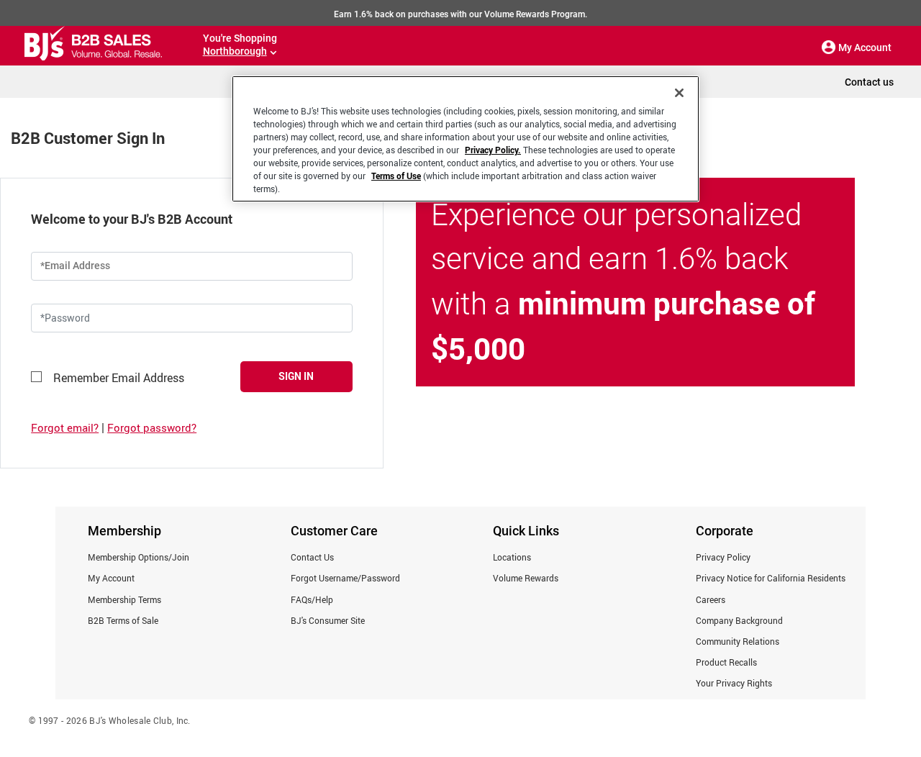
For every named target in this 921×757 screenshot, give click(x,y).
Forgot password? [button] (151, 427)
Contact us (869, 82)
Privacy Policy (723, 557)
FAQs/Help (312, 599)
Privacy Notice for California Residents (770, 578)
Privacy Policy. (493, 149)
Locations (512, 557)
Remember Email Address (118, 378)
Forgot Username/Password (345, 578)
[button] (829, 47)
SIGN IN (296, 376)
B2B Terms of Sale (123, 620)
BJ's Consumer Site (328, 620)
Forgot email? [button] (65, 427)
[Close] (679, 93)
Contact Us (312, 557)
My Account (111, 578)
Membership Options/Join (138, 557)
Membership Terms (124, 599)
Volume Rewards (525, 578)
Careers (710, 599)
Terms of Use (396, 175)
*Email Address (75, 265)
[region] (465, 139)
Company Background (739, 620)
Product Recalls (726, 662)
